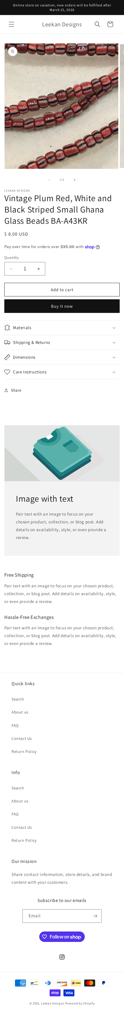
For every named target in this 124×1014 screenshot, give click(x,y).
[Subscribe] (95, 916)
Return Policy (24, 751)
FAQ (15, 725)
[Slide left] (49, 179)
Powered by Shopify (80, 1003)
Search (18, 699)
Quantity (11, 257)
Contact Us (22, 738)
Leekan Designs (53, 1003)
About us (20, 712)
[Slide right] (74, 179)
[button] (11, 24)
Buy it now (62, 306)
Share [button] (16, 390)
